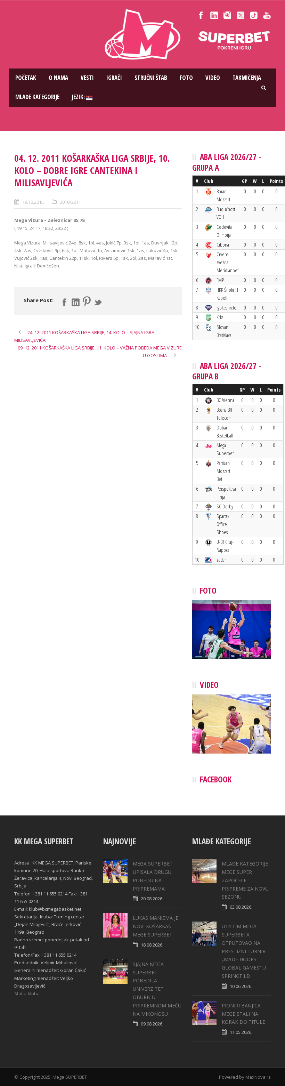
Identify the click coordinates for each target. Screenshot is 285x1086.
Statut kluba (27, 993)
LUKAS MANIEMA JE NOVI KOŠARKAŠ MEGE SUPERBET (155, 926)
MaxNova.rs (258, 1077)
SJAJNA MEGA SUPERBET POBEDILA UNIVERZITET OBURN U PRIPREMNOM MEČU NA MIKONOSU (157, 989)
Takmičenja (247, 78)
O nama (58, 78)
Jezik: (79, 97)
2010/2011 (70, 202)
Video (212, 78)
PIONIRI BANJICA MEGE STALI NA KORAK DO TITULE (243, 1013)
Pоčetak (25, 78)
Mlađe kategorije (37, 97)
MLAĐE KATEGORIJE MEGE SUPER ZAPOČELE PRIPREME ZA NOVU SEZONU (245, 880)
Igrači (114, 78)
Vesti (87, 78)
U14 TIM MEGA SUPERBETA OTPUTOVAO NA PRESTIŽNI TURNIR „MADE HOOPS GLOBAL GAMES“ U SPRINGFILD (244, 951)
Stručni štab (151, 78)
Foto (186, 78)
